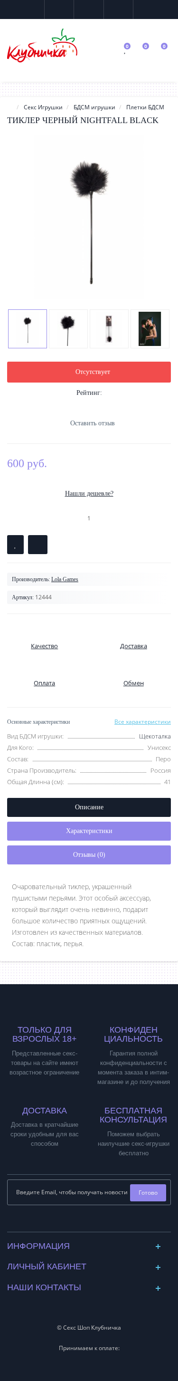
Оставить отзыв (92, 423)
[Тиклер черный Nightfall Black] (89, 217)
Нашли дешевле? (89, 493)
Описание (89, 807)
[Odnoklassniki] (96, 1222)
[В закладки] (15, 544)
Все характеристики (142, 722)
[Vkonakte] (81, 1222)
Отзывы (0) (89, 854)
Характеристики (89, 830)
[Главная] (10, 107)
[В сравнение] (37, 544)
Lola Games (64, 579)
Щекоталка (155, 736)
